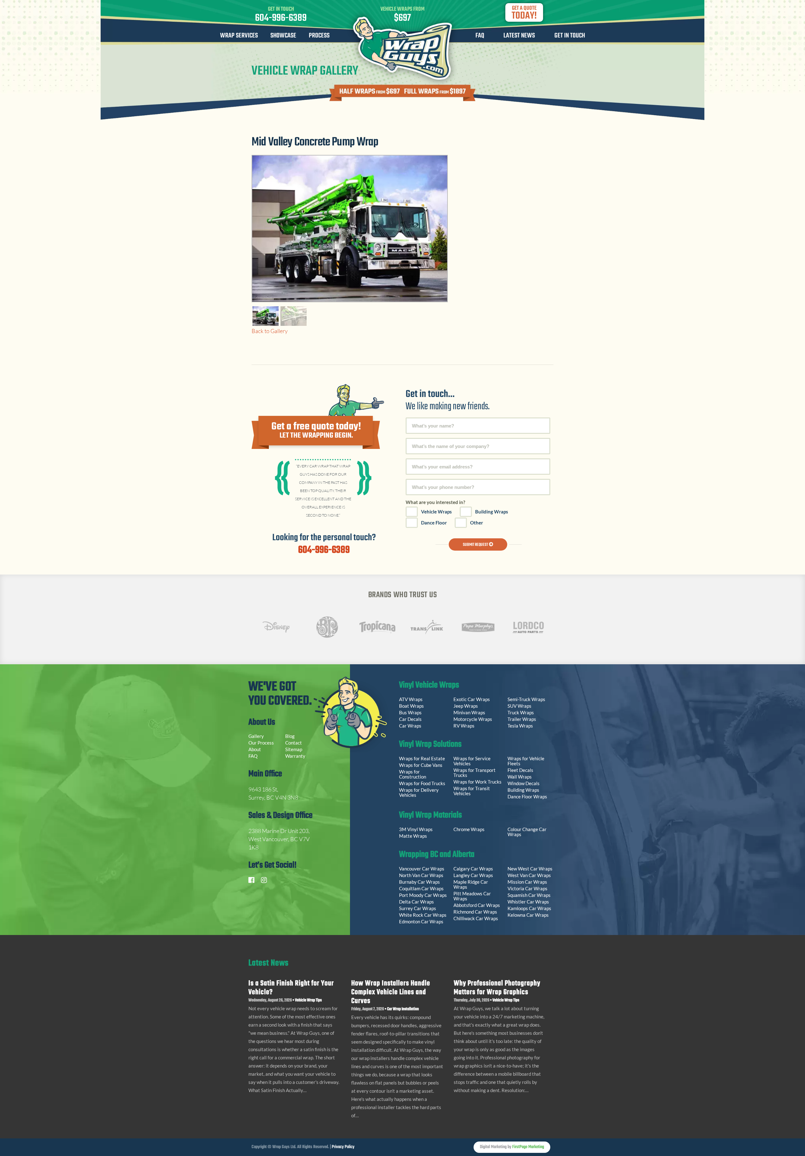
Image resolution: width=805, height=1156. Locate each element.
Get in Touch (569, 36)
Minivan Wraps (469, 712)
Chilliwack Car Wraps (475, 918)
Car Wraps (410, 725)
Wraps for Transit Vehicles (471, 790)
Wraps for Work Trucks (477, 782)
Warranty (295, 756)
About (254, 749)
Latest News (519, 36)
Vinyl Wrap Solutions (430, 745)
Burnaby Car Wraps (419, 882)
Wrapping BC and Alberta (437, 855)
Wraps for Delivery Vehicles (419, 792)
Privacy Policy (343, 1147)
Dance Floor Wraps (527, 796)
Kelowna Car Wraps (528, 915)
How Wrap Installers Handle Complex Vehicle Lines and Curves (390, 992)
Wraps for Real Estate (422, 758)
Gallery (256, 736)
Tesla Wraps (520, 725)
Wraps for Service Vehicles (472, 761)
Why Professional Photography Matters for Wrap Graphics (497, 988)
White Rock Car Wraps (423, 915)
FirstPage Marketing (528, 1147)
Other (476, 522)
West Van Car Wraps (529, 875)
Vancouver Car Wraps (421, 868)
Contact (293, 742)
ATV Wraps (411, 699)
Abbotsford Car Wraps (476, 905)
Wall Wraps (520, 776)
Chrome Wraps (469, 829)
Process (319, 36)
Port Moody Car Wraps (423, 895)
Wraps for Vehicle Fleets (526, 761)
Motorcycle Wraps (472, 719)
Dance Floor (434, 522)
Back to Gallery (270, 330)
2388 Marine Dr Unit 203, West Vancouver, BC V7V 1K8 (279, 839)
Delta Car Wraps (416, 901)
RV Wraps (464, 725)
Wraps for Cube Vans (420, 765)
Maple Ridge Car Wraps (470, 884)
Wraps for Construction (413, 774)
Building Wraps (491, 511)
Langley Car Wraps (473, 875)
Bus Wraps (410, 712)
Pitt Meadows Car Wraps (472, 896)
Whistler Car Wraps (528, 901)
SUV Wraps (519, 706)
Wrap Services (239, 36)
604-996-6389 (281, 18)
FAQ (479, 36)
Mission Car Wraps (527, 882)
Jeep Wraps (465, 706)
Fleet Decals (520, 770)
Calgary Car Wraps (473, 868)
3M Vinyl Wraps (416, 829)
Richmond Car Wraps (475, 912)
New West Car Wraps (530, 868)
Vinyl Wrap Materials (430, 816)
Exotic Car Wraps (471, 699)
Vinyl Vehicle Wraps (429, 686)
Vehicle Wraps (436, 511)
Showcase (283, 36)
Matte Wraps (413, 836)
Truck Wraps (521, 712)
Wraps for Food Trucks (422, 783)
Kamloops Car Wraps (529, 908)
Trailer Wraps (522, 719)
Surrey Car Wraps (417, 908)
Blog (290, 736)
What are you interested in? (435, 502)
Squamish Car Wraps (529, 895)
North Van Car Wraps (421, 875)
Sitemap (293, 749)
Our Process (261, 742)
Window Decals (524, 783)
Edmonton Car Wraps (421, 921)
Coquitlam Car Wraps (421, 888)
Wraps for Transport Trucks (474, 772)
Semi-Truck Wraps (526, 699)
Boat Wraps (411, 706)
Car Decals (410, 719)
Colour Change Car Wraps (527, 831)
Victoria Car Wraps (527, 888)
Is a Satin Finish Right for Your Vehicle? (291, 988)
